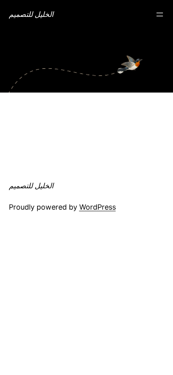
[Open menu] (160, 14)
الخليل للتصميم (31, 14)
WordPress (97, 207)
